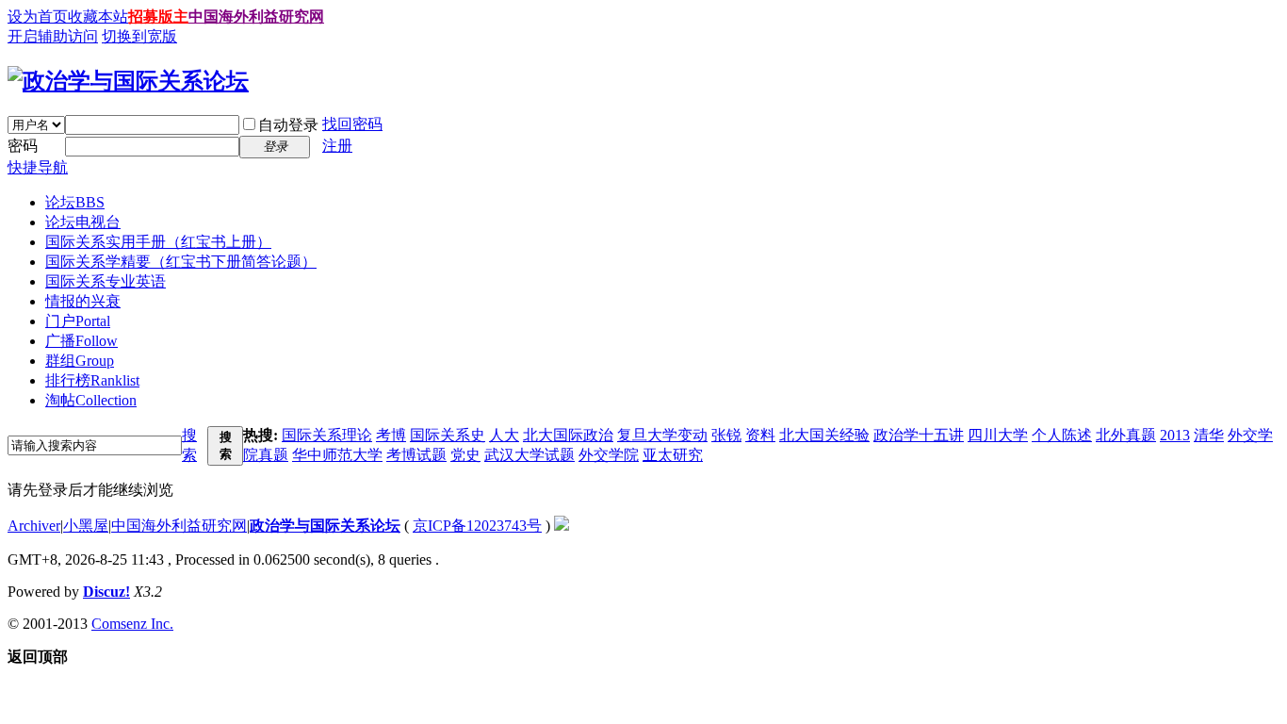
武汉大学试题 (529, 455)
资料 (760, 435)
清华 (1209, 435)
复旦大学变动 (662, 435)
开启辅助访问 (53, 36)
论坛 (75, 202)
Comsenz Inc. (132, 624)
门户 (77, 321)
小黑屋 (85, 526)
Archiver (34, 526)
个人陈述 (1062, 435)
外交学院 (608, 455)
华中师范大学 (337, 455)
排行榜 (92, 380)
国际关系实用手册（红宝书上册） (158, 242)
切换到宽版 (139, 36)
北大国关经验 (824, 435)
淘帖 (91, 400)
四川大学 (998, 435)
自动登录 (288, 125)
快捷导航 (38, 167)
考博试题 (416, 455)
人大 (504, 435)
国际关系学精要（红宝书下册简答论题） (181, 262)
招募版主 (158, 16)
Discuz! (106, 592)
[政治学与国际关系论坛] (128, 81)
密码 (23, 146)
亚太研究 (673, 455)
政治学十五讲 (918, 435)
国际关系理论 (327, 435)
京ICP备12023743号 (477, 526)
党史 (465, 455)
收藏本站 (98, 16)
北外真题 (1126, 435)
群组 (79, 361)
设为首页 (38, 16)
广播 (81, 341)
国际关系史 (447, 435)
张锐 (726, 435)
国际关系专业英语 (105, 281)
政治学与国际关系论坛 (325, 526)
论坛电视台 (83, 222)
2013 (1175, 435)
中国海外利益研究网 (256, 16)
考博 (391, 435)
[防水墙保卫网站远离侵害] (561, 526)
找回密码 (352, 124)
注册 (337, 146)
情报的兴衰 (83, 301)
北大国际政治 (568, 435)
